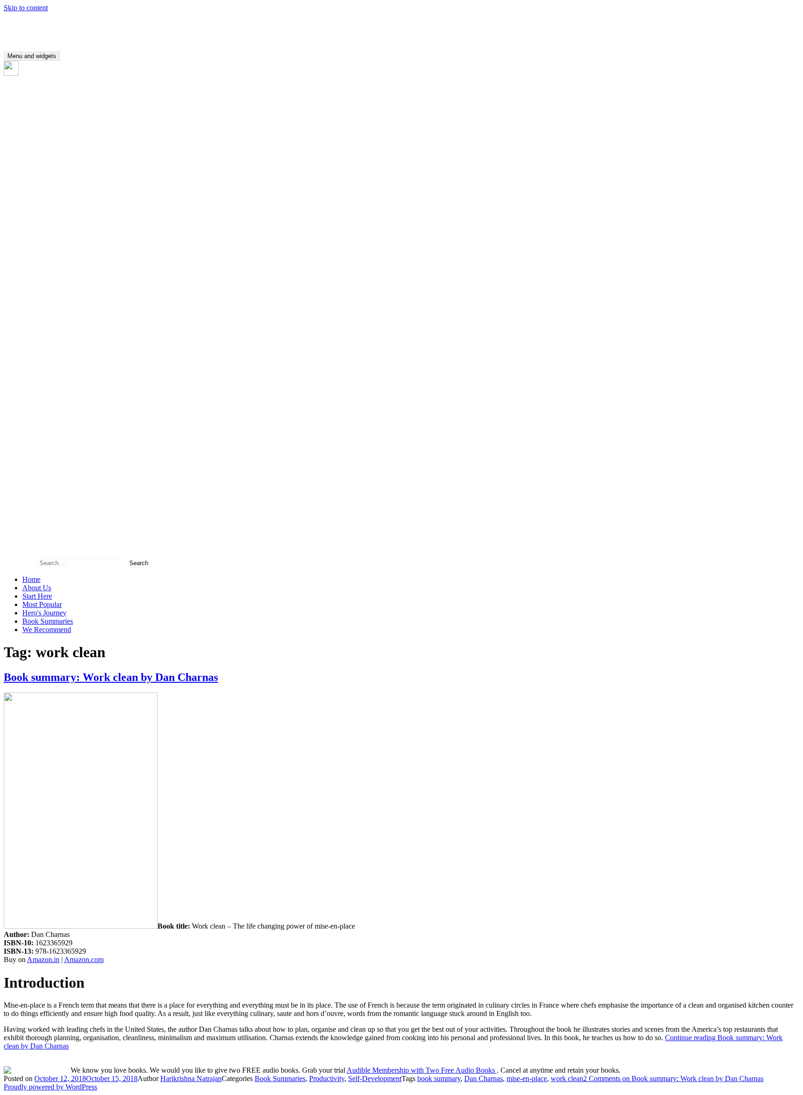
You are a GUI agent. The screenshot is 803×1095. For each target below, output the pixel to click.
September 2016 (46, 481)
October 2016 (42, 472)
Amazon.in (43, 959)
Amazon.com (84, 959)
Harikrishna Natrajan (191, 1078)
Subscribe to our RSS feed (58, 73)
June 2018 (37, 322)
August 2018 (41, 305)
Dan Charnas (483, 1078)
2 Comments (673, 1078)
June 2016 (37, 506)
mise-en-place (527, 1078)
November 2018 (46, 280)
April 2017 (38, 422)
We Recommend (46, 629)
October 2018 (42, 288)
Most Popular (42, 604)
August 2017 (41, 405)
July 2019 (36, 221)
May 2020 (37, 138)
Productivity (326, 1078)
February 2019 (44, 263)
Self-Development (375, 1078)
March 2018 (40, 347)
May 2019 (37, 238)
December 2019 (45, 180)
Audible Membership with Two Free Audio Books (422, 1070)
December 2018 (45, 272)
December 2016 (45, 456)
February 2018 (44, 355)
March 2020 (40, 154)
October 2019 (42, 196)
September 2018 (46, 297)
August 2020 (41, 121)
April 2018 (38, 339)
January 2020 (42, 171)
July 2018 (36, 313)
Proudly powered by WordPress (50, 1087)
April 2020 (38, 146)
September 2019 (46, 205)
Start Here (37, 596)
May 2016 (37, 514)
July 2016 (36, 497)
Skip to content (26, 8)
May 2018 (37, 330)
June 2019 (37, 230)
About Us (36, 588)
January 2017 (42, 447)
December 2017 (45, 372)
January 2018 (42, 364)
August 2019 (41, 213)
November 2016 (46, 464)
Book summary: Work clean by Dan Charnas (111, 677)
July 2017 (36, 414)
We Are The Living (32, 23)
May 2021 (37, 113)
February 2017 (44, 439)
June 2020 (37, 129)
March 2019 (40, 255)
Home (31, 579)
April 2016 (38, 523)
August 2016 (41, 489)
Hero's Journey (44, 613)
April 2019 (38, 247)
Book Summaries (47, 621)
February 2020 (44, 163)
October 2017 (42, 389)
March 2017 (40, 431)
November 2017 (46, 380)
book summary (439, 1078)
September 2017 (46, 397)
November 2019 (46, 188)
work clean (567, 1078)
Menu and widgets (31, 56)
